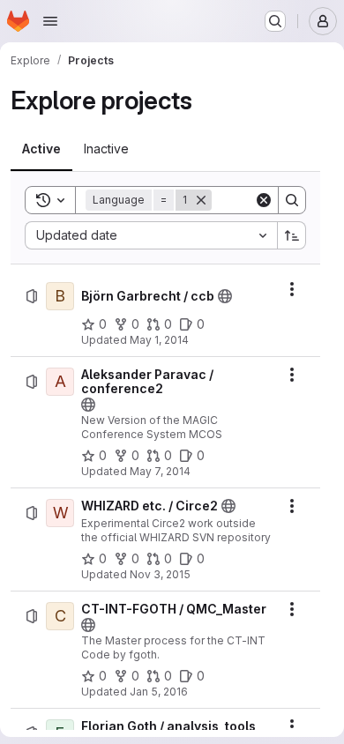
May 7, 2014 (160, 471)
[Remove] (201, 200)
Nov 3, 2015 (160, 574)
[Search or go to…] (275, 21)
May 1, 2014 (159, 339)
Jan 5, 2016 (159, 691)
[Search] (292, 200)
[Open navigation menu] (50, 21)
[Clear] (263, 200)
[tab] (41, 149)
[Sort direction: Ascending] (292, 235)
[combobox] (151, 235)
